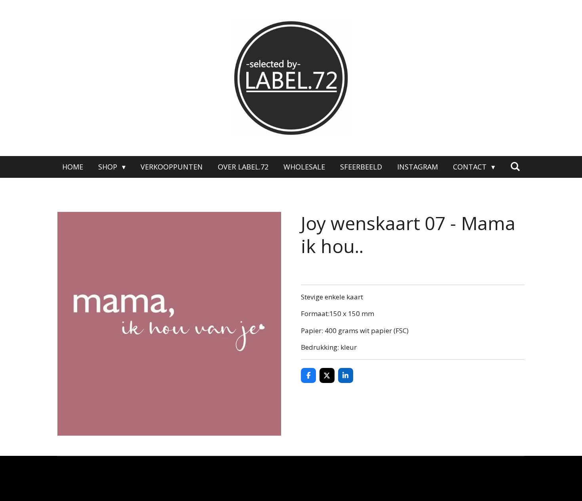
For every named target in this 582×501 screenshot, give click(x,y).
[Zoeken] (514, 166)
